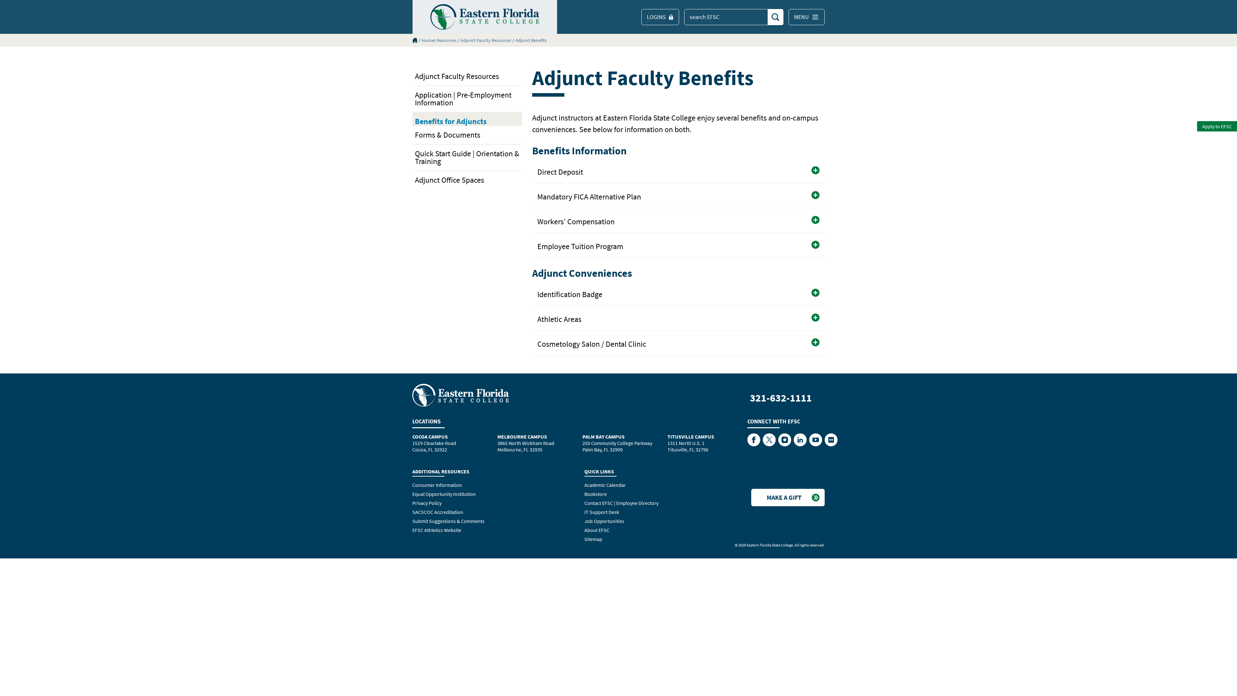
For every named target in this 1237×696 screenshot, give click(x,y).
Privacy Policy (427, 503)
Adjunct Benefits (531, 40)
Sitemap (593, 539)
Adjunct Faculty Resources (486, 40)
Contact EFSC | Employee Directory (621, 503)
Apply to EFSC (1217, 126)
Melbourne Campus (522, 436)
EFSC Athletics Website (436, 530)
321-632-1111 (781, 398)
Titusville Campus (690, 436)
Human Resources (439, 40)
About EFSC (596, 530)
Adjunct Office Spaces (449, 180)
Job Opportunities (604, 521)
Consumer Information (437, 485)
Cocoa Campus (430, 436)
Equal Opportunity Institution (444, 494)
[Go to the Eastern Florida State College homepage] (460, 395)
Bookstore (595, 494)
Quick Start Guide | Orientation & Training (467, 157)
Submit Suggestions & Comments (448, 521)
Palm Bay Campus (603, 436)
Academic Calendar (605, 485)
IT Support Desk (601, 512)
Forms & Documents (447, 135)
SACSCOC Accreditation (437, 512)
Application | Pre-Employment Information (463, 99)
